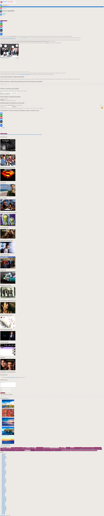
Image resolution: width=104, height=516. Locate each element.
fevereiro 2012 (4, 478)
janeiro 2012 (3, 479)
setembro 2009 (4, 500)
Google (20, 108)
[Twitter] (52, 28)
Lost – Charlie (3, 198)
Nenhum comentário (3, 13)
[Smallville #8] (52, 262)
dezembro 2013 (4, 463)
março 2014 (3, 461)
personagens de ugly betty (21, 134)
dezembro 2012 (4, 471)
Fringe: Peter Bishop (4, 254)
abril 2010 (3, 495)
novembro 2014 (4, 457)
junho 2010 (3, 493)
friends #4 (2, 357)
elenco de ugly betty (7, 134)
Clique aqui (13, 71)
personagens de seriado (13, 134)
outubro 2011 (4, 481)
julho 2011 (3, 483)
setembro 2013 (4, 466)
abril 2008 (3, 513)
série (36, 134)
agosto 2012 (4, 474)
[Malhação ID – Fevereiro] (52, 278)
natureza (68, 447)
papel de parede (78, 447)
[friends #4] (52, 350)
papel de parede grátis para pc (58, 449)
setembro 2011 (4, 482)
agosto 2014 (4, 458)
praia (25, 450)
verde (29, 450)
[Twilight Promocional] (52, 145)
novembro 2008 (4, 508)
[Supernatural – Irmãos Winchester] (52, 364)
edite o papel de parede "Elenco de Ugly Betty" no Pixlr (8, 38)
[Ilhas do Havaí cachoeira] (8, 434)
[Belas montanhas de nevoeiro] (8, 407)
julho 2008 (3, 511)
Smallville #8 (3, 270)
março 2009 (3, 505)
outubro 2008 (4, 509)
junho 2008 (3, 512)
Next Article (5, 20)
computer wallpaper (18, 447)
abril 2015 (3, 455)
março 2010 (3, 496)
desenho (25, 447)
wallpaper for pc (58, 450)
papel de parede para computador (73, 449)
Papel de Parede (2, 515)
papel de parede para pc (10, 450)
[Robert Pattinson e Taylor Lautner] (52, 160)
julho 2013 (3, 467)
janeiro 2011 (3, 488)
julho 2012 (3, 475)
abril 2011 (3, 486)
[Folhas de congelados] (8, 416)
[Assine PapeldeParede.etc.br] (102, 108)
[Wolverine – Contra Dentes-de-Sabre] (52, 205)
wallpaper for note (40, 450)
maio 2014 (3, 460)
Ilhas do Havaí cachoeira (5, 435)
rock (26, 450)
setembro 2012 (4, 473)
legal (60, 447)
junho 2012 (3, 476)
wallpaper (32, 450)
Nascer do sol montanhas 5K (6, 444)
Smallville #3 (3, 182)
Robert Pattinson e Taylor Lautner (7, 167)
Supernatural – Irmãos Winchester (7, 371)
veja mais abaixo (24, 37)
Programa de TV (30, 134)
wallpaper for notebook (49, 450)
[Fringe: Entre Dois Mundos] (52, 322)
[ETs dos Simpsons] (52, 220)
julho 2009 (3, 502)
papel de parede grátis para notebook (43, 449)
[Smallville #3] (52, 175)
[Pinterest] (52, 26)
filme (33, 447)
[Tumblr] (52, 30)
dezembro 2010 (4, 489)
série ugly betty (39, 134)
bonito (12, 447)
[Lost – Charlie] (52, 190)
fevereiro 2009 (4, 506)
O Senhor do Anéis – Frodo (6, 315)
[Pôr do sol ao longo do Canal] (8, 425)
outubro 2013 (4, 465)
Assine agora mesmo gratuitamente (25, 74)
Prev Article (2, 20)
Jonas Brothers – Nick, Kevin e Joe (8, 300)
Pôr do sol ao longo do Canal (6, 426)
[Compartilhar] (52, 34)
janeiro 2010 (3, 497)
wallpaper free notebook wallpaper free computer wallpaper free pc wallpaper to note (84, 450)
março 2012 (3, 477)
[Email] (52, 32)
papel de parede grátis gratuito (10, 449)
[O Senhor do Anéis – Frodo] (52, 308)
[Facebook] (52, 22)
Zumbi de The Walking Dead (6, 240)
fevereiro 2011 (4, 487)
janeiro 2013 (3, 470)
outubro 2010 (4, 490)
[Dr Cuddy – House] (52, 336)
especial (30, 447)
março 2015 (3, 456)
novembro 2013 (4, 464)
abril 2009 (3, 504)
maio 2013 (3, 468)
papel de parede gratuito (87, 447)
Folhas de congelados (5, 417)
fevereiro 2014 (4, 462)
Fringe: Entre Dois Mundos (6, 329)
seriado (34, 134)
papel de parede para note (86, 449)
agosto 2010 (4, 492)
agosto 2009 (4, 501)
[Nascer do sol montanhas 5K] (8, 443)
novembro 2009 (4, 499)
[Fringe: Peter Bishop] (52, 247)
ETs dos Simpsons (4, 227)
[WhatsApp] (52, 24)
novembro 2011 (4, 480)
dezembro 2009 (4, 498)
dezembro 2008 (4, 507)
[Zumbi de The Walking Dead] (52, 234)
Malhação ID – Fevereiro (5, 285)
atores (3, 134)
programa (26, 134)
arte (5, 447)
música (62, 447)
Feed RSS (41, 108)
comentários (47, 42)
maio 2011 (3, 485)
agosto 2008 (4, 510)
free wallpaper (39, 447)
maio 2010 (3, 494)
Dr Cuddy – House (4, 342)
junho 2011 (3, 484)
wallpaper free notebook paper (66, 450)
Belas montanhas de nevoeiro (6, 408)
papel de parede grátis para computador (26, 449)
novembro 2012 (4, 472)
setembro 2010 (4, 491)
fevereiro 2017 (4, 453)
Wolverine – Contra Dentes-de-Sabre (8, 212)
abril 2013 (3, 469)
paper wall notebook (20, 450)
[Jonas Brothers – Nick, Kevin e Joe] (52, 293)
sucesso (28, 450)
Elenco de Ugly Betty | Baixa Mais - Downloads (11, 377)
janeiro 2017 (3, 454)
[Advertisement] (16, 65)
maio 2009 (3, 503)
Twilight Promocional (5, 152)
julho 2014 (3, 459)
